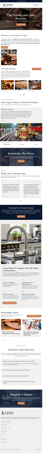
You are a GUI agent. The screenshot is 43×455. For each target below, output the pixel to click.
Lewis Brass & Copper (8, 449)
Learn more (21, 161)
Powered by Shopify (16, 449)
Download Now (21, 216)
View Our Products (21, 24)
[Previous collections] (18, 95)
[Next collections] (24, 95)
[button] (1, 5)
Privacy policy (38, 449)
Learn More (4, 47)
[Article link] (11, 328)
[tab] (20, 94)
